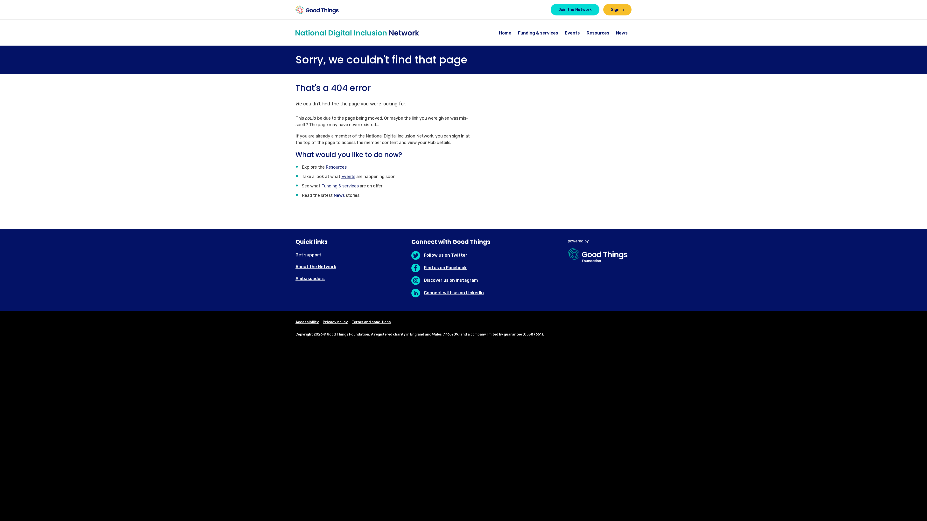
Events (572, 33)
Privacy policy (335, 322)
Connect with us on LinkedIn (454, 292)
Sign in (617, 9)
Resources (598, 33)
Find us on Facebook (445, 267)
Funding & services (538, 33)
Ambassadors (310, 278)
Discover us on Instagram (451, 280)
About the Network (315, 266)
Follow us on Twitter (445, 255)
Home (505, 33)
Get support (308, 255)
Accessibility (307, 322)
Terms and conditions (371, 322)
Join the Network (575, 9)
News (622, 33)
